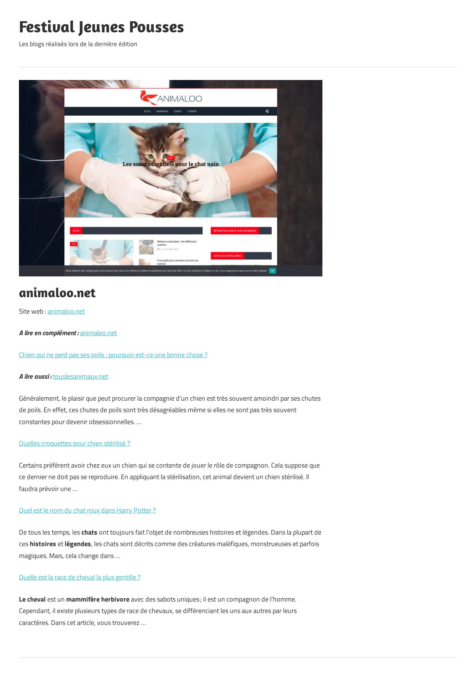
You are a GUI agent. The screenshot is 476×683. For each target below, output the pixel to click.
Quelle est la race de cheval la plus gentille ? (80, 577)
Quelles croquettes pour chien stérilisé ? (74, 443)
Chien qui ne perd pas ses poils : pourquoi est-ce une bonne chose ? (113, 355)
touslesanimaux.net (80, 376)
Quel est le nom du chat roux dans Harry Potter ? (87, 510)
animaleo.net (98, 333)
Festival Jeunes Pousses (101, 26)
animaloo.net (66, 311)
